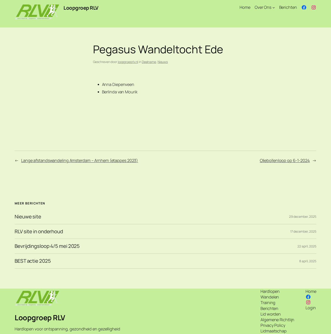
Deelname (149, 62)
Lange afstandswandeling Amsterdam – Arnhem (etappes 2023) (79, 160)
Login (311, 307)
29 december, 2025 (302, 216)
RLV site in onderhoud (39, 231)
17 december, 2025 (303, 231)
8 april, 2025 (307, 261)
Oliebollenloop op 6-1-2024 (285, 160)
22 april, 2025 (306, 246)
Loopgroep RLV (80, 7)
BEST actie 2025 (33, 261)
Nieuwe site (28, 217)
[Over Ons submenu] (273, 7)
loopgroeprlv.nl (128, 62)
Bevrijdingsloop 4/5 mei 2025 (47, 246)
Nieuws (163, 62)
